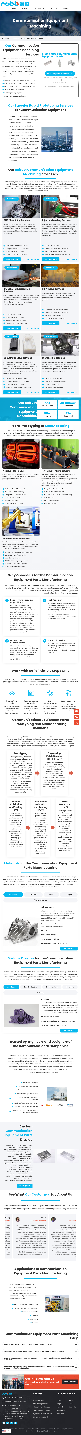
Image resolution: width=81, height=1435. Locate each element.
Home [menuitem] (14, 8)
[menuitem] (26, 8)
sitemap (40, 1431)
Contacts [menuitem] (66, 8)
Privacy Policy (30, 1431)
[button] (3, 1236)
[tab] (13, 894)
